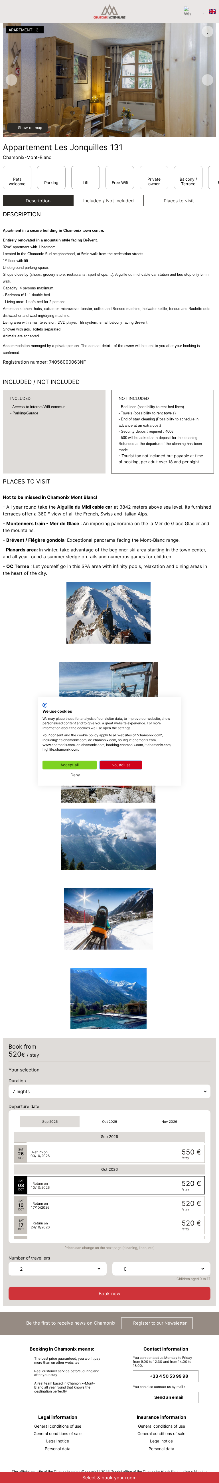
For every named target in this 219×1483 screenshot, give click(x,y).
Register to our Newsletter (159, 1323)
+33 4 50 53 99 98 (169, 1376)
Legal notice (57, 1440)
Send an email (168, 1397)
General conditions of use (57, 1426)
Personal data (57, 1448)
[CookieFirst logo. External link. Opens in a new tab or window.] (44, 705)
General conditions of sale (58, 1433)
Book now (109, 1293)
